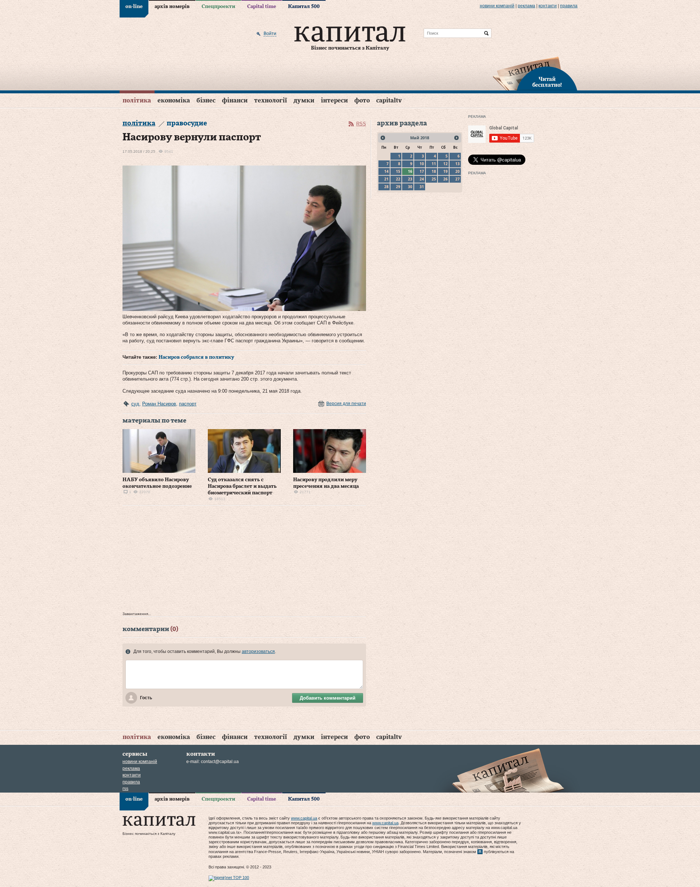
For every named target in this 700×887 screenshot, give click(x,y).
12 (445, 163)
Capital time (261, 6)
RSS (361, 124)
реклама (526, 5)
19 (445, 171)
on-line (134, 6)
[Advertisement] (244, 560)
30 (410, 186)
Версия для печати (346, 403)
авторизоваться (258, 651)
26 (445, 179)
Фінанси (235, 100)
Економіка (174, 100)
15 (398, 171)
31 (422, 186)
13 (457, 163)
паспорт (188, 403)
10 (422, 163)
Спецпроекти (218, 6)
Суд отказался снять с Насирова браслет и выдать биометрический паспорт (242, 486)
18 (434, 171)
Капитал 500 (304, 6)
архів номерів (172, 6)
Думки (303, 100)
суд (135, 403)
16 (410, 171)
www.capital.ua (304, 818)
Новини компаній (497, 5)
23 (410, 179)
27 (457, 179)
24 (422, 179)
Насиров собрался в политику (196, 357)
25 (434, 179)
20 (457, 171)
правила (569, 5)
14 (386, 171)
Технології (270, 100)
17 (422, 171)
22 (398, 179)
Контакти (547, 5)
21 (386, 179)
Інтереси (334, 100)
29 (398, 186)
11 (434, 163)
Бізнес (206, 100)
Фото (362, 100)
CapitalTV (389, 100)
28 (386, 186)
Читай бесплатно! (547, 82)
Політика (136, 100)
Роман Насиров (159, 403)
